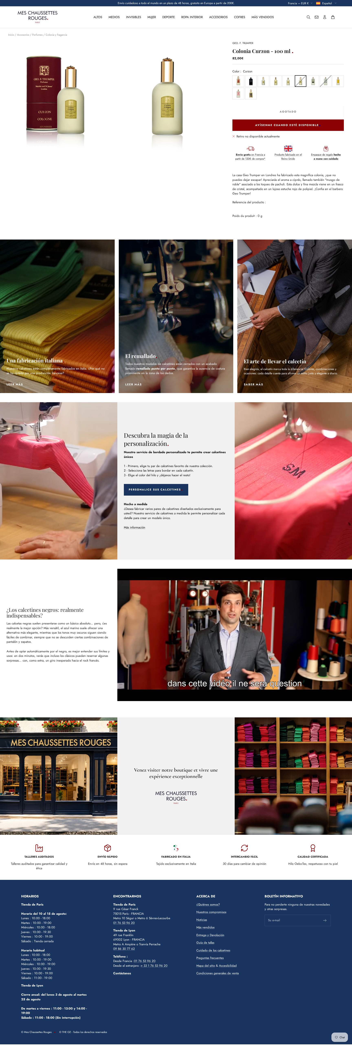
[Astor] (288, 81)
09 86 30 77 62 (124, 949)
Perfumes (37, 35)
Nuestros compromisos (211, 912)
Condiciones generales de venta (217, 973)
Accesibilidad (228, 965)
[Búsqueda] (308, 17)
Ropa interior (192, 17)
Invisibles (133, 17)
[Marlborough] (276, 81)
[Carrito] (333, 17)
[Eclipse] (251, 93)
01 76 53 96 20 (124, 923)
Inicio (11, 35)
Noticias (201, 920)
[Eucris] (251, 81)
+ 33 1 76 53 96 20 (154, 965)
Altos (98, 17)
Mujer (151, 17)
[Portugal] (325, 81)
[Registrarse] (325, 920)
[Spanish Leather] (238, 81)
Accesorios (218, 17)
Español (327, 3)
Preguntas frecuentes (210, 958)
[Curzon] (300, 81)
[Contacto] (317, 17)
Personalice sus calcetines (155, 490)
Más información (134, 527)
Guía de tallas (205, 942)
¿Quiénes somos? (208, 904)
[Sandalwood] (338, 81)
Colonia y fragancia (56, 35)
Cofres (239, 17)
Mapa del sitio (205, 965)
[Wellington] (263, 81)
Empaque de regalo (326, 157)
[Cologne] (313, 81)
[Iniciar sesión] (325, 17)
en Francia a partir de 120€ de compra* (250, 157)
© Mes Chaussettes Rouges (36, 1032)
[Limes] (238, 93)
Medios (114, 17)
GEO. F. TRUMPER (242, 43)
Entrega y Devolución (210, 935)
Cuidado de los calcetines (213, 950)
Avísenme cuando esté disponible (287, 125)
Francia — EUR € (298, 3)
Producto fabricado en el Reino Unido (288, 157)
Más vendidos (263, 17)
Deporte (168, 17)
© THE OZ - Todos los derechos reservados (83, 1032)
